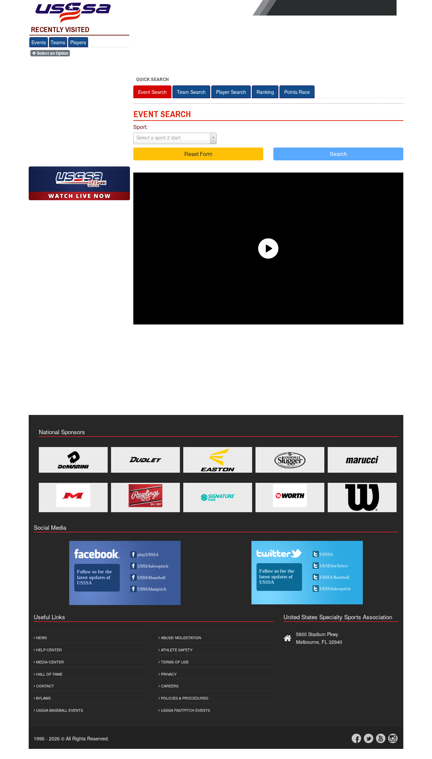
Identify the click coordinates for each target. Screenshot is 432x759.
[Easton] (217, 459)
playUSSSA (148, 554)
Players (78, 42)
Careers (169, 685)
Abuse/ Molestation (180, 637)
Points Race (297, 91)
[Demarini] (73, 459)
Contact (44, 685)
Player (231, 91)
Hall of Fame (48, 674)
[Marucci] (362, 459)
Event (152, 91)
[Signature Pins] (217, 497)
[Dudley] (145, 459)
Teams (58, 42)
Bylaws (43, 698)
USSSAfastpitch (151, 589)
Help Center (48, 649)
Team (191, 91)
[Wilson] (362, 497)
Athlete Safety (176, 649)
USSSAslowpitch (152, 566)
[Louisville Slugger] (289, 459)
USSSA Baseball (334, 577)
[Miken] (73, 495)
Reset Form (198, 154)
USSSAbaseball (151, 577)
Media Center (49, 661)
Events (38, 42)
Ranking (265, 91)
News (41, 637)
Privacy (168, 674)
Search (338, 154)
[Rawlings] (145, 495)
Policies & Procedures (184, 698)
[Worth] (289, 495)
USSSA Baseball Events (59, 710)
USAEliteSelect (334, 565)
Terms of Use (174, 661)
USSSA (326, 554)
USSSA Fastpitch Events (185, 710)
